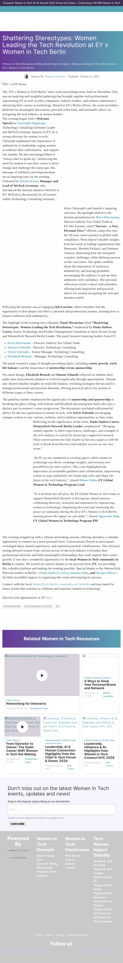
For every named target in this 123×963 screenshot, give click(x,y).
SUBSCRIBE (18, 823)
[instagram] (61, 951)
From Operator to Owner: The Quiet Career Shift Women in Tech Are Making (22, 749)
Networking (12, 606)
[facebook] (40, 951)
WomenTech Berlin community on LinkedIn (61, 584)
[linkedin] (50, 951)
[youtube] (81, 951)
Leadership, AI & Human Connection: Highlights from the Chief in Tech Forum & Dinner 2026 (60, 754)
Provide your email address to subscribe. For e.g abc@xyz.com (35, 818)
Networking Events (38, 606)
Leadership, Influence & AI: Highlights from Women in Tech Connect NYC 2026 (99, 751)
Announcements (53, 740)
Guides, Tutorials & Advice (97, 678)
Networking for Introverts (26, 703)
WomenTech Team (39, 708)
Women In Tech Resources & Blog (22, 63)
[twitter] (71, 951)
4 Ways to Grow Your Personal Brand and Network (100, 684)
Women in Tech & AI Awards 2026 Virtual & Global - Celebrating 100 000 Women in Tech (67, 2)
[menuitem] (44, 867)
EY (57, 606)
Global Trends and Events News (99, 740)
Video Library (13, 700)
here (49, 597)
